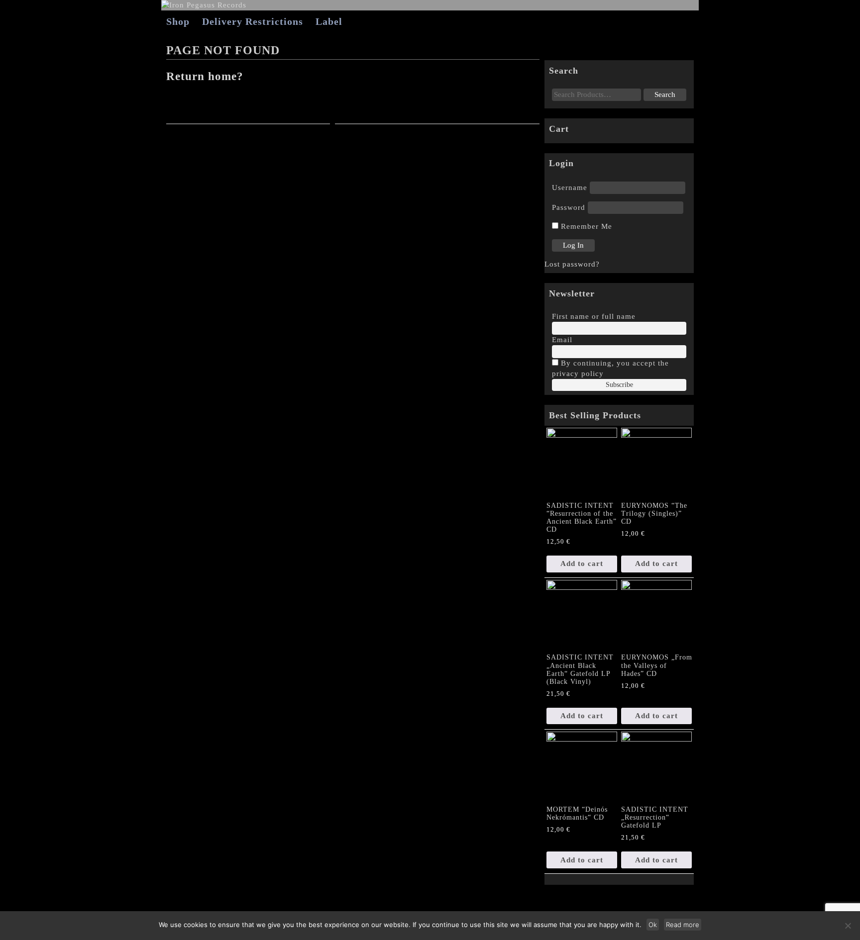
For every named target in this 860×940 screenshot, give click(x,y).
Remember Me (585, 226)
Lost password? (572, 264)
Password (568, 207)
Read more (682, 925)
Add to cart (581, 563)
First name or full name (594, 316)
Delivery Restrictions (252, 21)
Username (569, 187)
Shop (178, 21)
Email (562, 340)
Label (329, 21)
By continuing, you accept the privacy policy (610, 368)
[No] (848, 926)
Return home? (204, 76)
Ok (652, 925)
